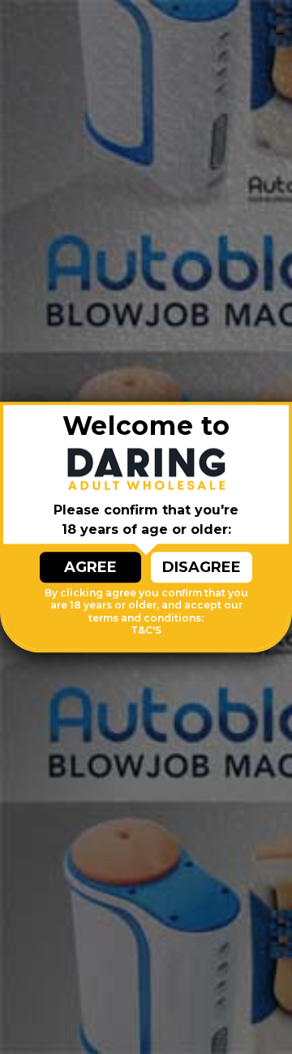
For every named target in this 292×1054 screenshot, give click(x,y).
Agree (90, 567)
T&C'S (146, 631)
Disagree (201, 567)
